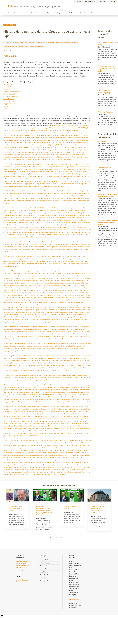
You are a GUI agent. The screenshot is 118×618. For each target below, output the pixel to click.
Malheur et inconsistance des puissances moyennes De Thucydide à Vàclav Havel (17, 510)
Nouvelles (83, 13)
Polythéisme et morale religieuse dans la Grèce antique (107, 68)
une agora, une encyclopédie (40, 6)
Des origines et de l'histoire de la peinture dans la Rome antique (108, 223)
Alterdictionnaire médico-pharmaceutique (74, 580)
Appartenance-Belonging (73, 594)
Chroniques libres (45, 581)
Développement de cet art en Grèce (67, 42)
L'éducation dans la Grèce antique (108, 43)
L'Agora (13, 6)
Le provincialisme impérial (43, 507)
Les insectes (102, 141)
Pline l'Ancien (10, 56)
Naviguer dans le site (90, 1)
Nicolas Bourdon (45, 569)
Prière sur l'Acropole (105, 112)
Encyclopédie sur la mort (75, 567)
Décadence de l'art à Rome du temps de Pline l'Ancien (107, 195)
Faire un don (103, 1)
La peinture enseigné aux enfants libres (16, 47)
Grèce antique (10, 25)
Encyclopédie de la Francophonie (75, 571)
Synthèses (50, 13)
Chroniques (31, 13)
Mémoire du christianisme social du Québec (75, 605)
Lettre (91, 13)
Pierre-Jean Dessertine (47, 575)
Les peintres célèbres (37, 47)
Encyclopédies (61, 13)
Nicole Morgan (44, 578)
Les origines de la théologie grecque (105, 91)
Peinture (32, 42)
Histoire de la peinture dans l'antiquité (15, 42)
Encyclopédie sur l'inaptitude (74, 575)
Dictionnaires (73, 13)
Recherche (112, 1)
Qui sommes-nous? (18, 13)
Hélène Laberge (45, 563)
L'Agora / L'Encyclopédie (74, 562)
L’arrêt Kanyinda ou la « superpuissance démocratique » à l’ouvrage (72, 509)
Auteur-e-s (41, 13)
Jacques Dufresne (45, 560)
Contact (79, 1)
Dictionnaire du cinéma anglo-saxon (75, 585)
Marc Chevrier (44, 572)
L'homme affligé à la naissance (104, 169)
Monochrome (41, 42)
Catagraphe (50, 42)
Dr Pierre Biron (44, 566)
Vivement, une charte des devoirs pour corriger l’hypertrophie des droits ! (99, 496)
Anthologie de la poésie (74, 589)
